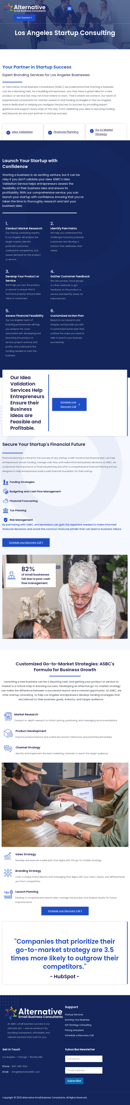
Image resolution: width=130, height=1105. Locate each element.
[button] (69, 8)
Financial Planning (66, 132)
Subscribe (74, 1081)
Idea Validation (22, 132)
